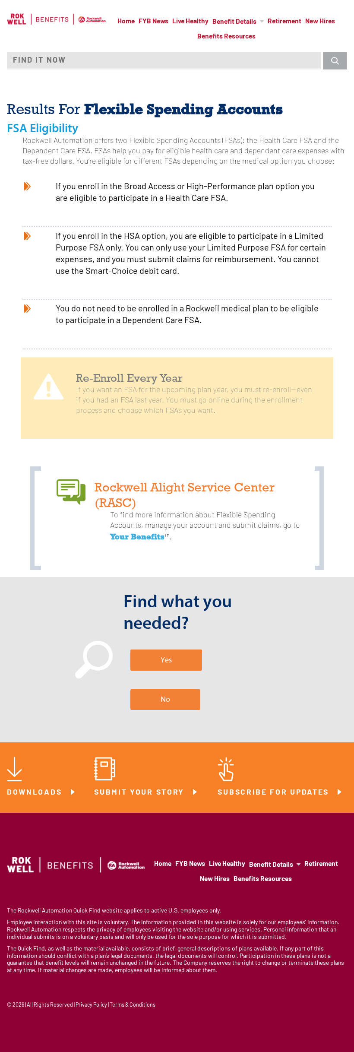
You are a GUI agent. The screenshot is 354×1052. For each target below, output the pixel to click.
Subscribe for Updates (275, 792)
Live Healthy (190, 21)
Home (126, 21)
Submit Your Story (140, 792)
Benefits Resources (226, 36)
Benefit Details (234, 22)
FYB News (153, 21)
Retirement (284, 21)
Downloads (36, 792)
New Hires (320, 21)
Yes (166, 660)
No (165, 699)
